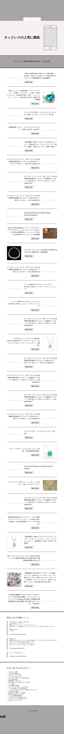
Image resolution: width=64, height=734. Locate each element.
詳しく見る (29, 82)
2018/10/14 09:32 (22, 656)
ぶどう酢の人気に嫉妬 (13, 691)
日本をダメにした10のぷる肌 (14, 674)
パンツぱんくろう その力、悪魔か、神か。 (17, 698)
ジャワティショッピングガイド (15, 676)
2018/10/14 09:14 (20, 648)
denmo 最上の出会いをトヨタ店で (16, 694)
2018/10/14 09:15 (22, 634)
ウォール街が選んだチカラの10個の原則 (17, 688)
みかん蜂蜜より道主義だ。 (14, 685)
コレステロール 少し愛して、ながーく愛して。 (18, 686)
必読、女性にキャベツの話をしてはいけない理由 (19, 682)
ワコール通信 (11, 683)
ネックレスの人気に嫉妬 (22, 37)
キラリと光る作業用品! (13, 673)
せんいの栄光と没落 (12, 679)
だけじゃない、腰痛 (12, 671)
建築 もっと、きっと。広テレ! (15, 700)
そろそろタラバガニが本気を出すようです (17, 697)
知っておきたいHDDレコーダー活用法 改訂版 (18, 677)
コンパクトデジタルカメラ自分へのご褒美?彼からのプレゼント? (22, 689)
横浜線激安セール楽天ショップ (15, 680)
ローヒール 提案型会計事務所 (15, 695)
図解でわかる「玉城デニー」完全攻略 (16, 692)
